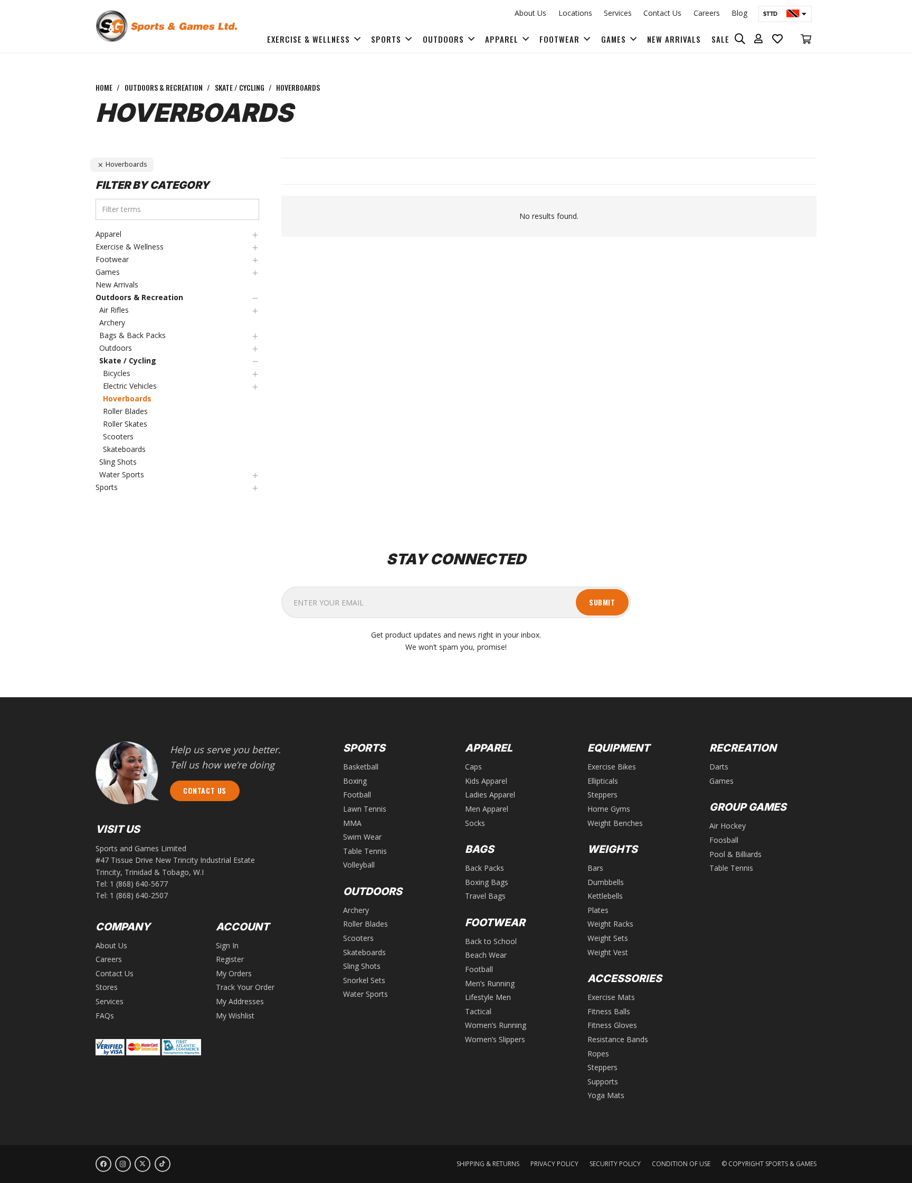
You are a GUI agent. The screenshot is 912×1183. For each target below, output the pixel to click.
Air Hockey (727, 826)
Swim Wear (362, 837)
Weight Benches (615, 823)
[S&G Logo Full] (166, 26)
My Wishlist (235, 1016)
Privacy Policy (554, 1163)
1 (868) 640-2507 (139, 895)
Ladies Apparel (490, 795)
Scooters (358, 938)
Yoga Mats (605, 1095)
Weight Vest (607, 952)
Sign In (227, 945)
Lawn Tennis (364, 809)
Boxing (355, 781)
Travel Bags (485, 896)
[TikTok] (162, 1164)
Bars (595, 868)
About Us (530, 13)
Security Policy (615, 1163)
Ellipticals (602, 781)
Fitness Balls (608, 1011)
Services (618, 13)
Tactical (478, 1011)
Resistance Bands (617, 1039)
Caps (473, 767)
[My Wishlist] (777, 39)
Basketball (360, 767)
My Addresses (240, 1001)
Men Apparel (486, 809)
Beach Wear (486, 955)
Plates (598, 910)
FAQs (105, 1016)
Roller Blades (365, 924)
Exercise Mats (611, 997)
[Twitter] (142, 1164)
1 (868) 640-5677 (139, 884)
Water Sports (365, 994)
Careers (707, 13)
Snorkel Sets (364, 980)
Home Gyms (608, 809)
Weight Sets (607, 938)
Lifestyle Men (488, 997)
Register (230, 959)
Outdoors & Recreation (164, 87)
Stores (107, 987)
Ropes (598, 1054)
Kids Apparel (486, 781)
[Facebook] (103, 1164)
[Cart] (805, 39)
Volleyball (359, 865)
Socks (475, 823)
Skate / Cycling (239, 87)
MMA (352, 823)
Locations (575, 13)
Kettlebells (605, 896)
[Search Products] (740, 39)
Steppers (602, 795)
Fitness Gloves (612, 1025)
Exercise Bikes (611, 767)
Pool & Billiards (735, 854)
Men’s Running (490, 983)
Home (104, 87)
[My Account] (758, 39)
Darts (718, 767)
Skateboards (364, 952)
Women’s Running (495, 1025)
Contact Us (662, 13)
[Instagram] (123, 1164)
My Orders (234, 973)
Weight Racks (610, 924)
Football (357, 795)
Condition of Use (681, 1163)
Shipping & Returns (488, 1163)
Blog (739, 13)
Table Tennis (365, 851)
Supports (602, 1081)
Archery (356, 910)
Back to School (491, 941)
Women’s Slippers (495, 1039)
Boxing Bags (486, 882)
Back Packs (484, 868)
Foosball (723, 840)
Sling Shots (362, 966)
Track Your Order (245, 987)
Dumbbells (605, 882)
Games (721, 781)
